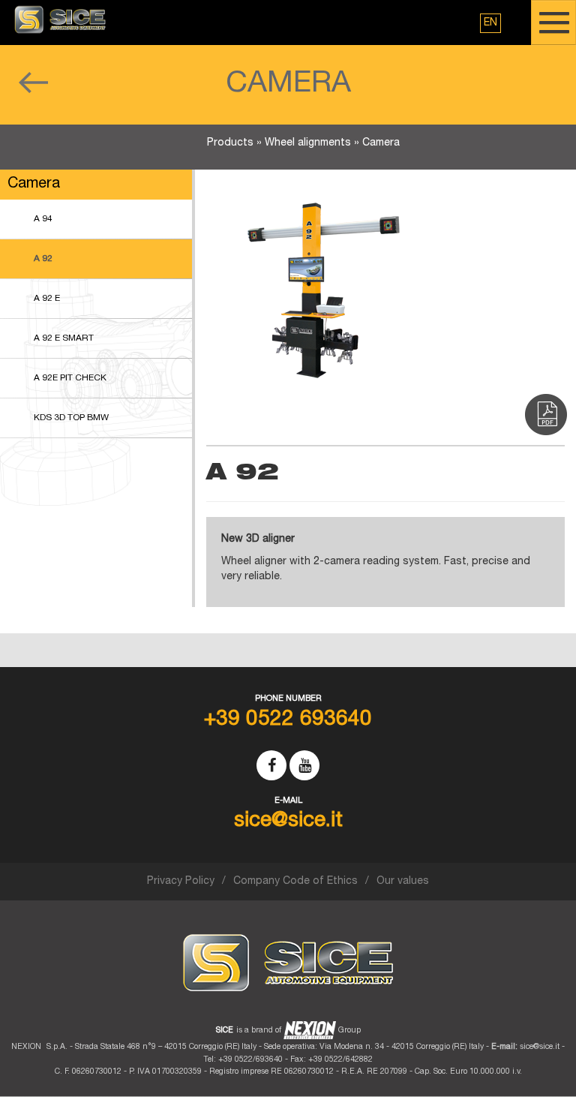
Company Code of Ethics (295, 881)
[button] (490, 23)
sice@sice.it (540, 1047)
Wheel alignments (308, 143)
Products (230, 143)
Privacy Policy (180, 881)
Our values (402, 881)
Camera (381, 143)
